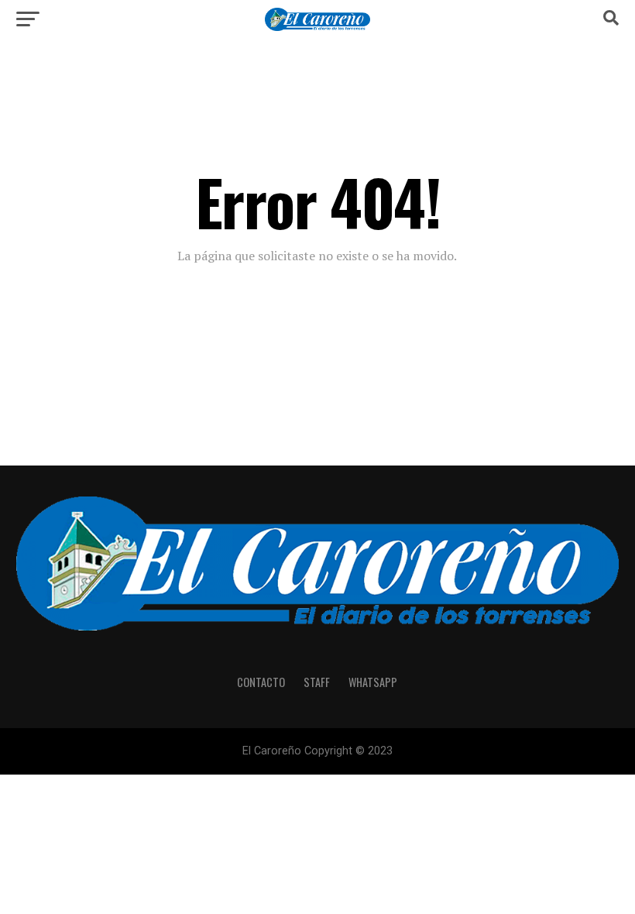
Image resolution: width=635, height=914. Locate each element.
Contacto (261, 682)
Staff (317, 682)
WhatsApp (372, 682)
